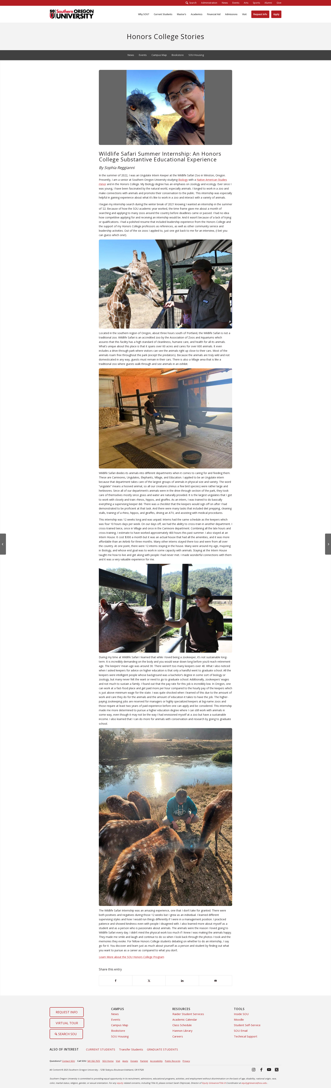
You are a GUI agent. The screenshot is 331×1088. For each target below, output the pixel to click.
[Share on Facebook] (115, 980)
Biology (183, 179)
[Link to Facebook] (261, 1069)
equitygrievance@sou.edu (254, 1082)
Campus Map (119, 1025)
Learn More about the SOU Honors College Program (131, 957)
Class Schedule (182, 1025)
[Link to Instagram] (253, 1069)
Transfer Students (131, 1049)
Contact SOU (68, 1060)
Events (115, 1019)
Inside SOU (241, 1014)
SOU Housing (120, 1036)
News (115, 1014)
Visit (118, 1060)
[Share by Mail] (215, 980)
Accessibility (156, 1060)
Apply (125, 1060)
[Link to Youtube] (269, 1069)
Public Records (172, 1060)
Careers (177, 1036)
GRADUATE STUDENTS (162, 1049)
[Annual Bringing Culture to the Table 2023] (328, 544)
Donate (134, 1060)
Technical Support (245, 1036)
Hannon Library (182, 1030)
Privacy (186, 1060)
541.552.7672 (93, 1060)
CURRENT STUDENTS (100, 1049)
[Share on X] (149, 980)
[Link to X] (276, 1069)
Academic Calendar (184, 1019)
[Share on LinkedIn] (182, 980)
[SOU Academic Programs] (72, 14)
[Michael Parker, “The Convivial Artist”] (3, 544)
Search (192, 2)
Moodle (239, 1019)
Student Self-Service (247, 1025)
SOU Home (108, 1060)
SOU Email (240, 1030)
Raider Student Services (188, 1014)
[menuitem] (209, 3)
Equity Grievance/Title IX (214, 1082)
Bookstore (118, 1030)
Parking (144, 1060)
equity (120, 1082)
